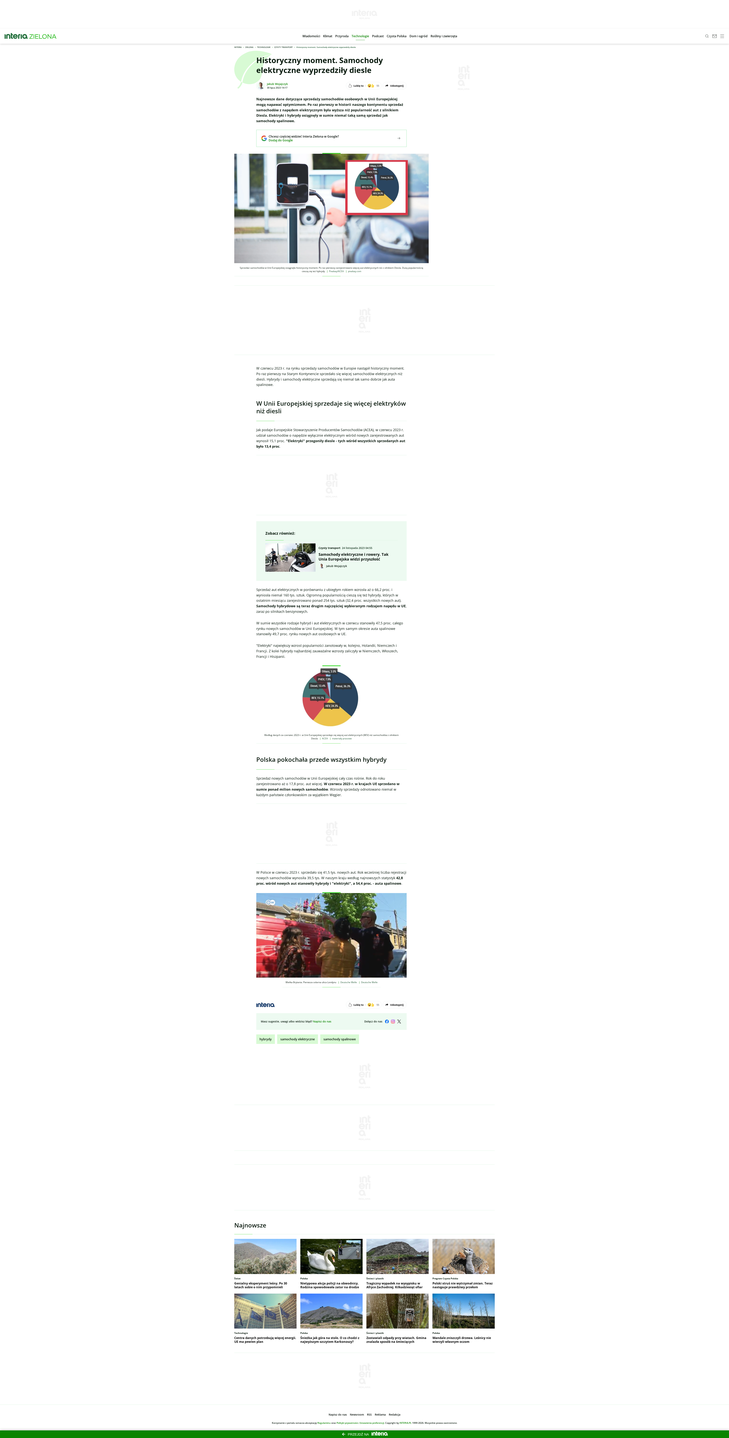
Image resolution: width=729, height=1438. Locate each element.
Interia (238, 47)
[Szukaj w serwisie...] (707, 36)
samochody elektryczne (297, 1039)
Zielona (249, 47)
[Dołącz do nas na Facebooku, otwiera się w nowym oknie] (387, 1021)
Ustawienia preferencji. (372, 1422)
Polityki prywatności (347, 1423)
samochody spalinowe (339, 1039)
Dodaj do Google (301, 140)
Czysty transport (283, 47)
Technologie (264, 47)
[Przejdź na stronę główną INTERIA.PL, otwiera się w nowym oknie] (16, 36)
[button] (311, 36)
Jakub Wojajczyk (277, 84)
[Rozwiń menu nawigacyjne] (722, 36)
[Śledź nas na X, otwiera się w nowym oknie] (399, 1021)
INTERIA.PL (405, 1423)
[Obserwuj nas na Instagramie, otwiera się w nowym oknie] (393, 1021)
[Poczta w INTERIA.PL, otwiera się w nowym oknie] (714, 36)
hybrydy (266, 1039)
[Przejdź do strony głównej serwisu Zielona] (42, 36)
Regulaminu (324, 1423)
